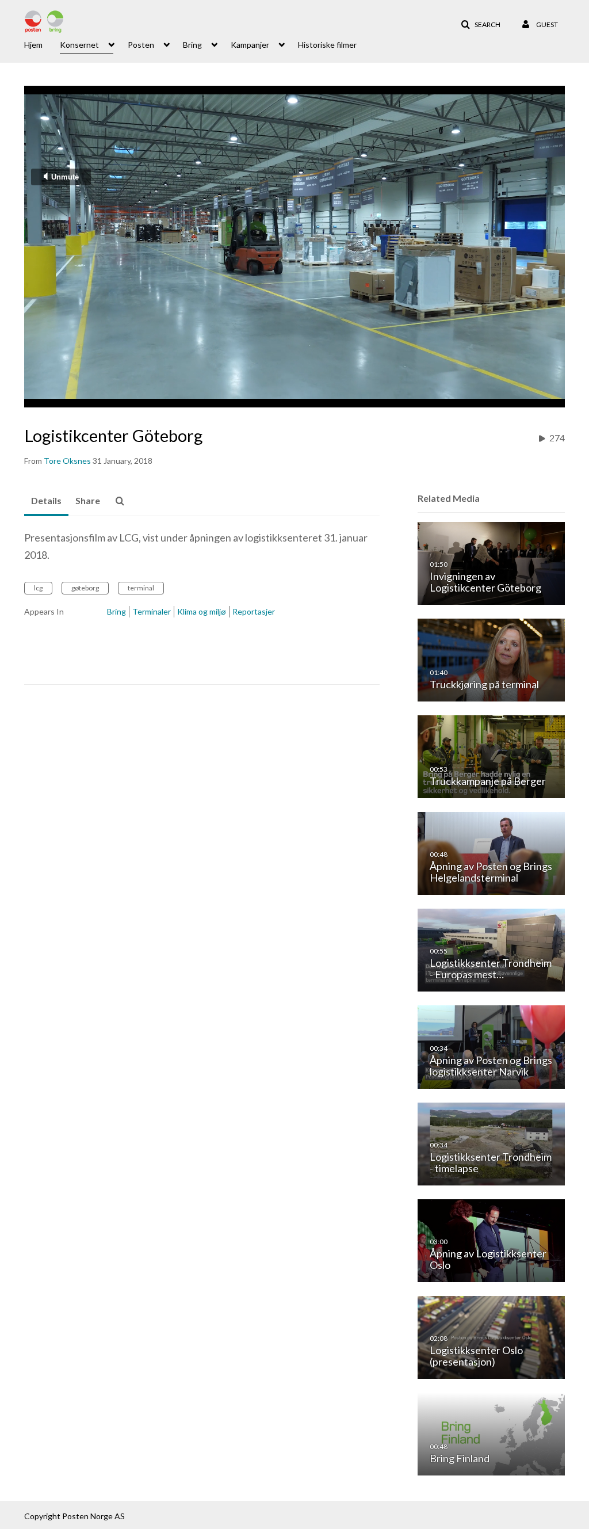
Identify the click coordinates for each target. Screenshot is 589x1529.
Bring (116, 611)
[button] (480, 24)
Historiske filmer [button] (327, 44)
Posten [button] (141, 44)
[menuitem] (42, 43)
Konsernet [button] (79, 44)
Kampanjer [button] (250, 44)
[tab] (46, 501)
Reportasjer (253, 611)
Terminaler (151, 611)
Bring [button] (192, 44)
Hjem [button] (33, 44)
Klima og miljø (201, 611)
